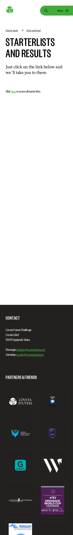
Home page (12, 30)
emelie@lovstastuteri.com (30, 354)
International (34, 30)
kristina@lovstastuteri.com (31, 349)
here (13, 91)
